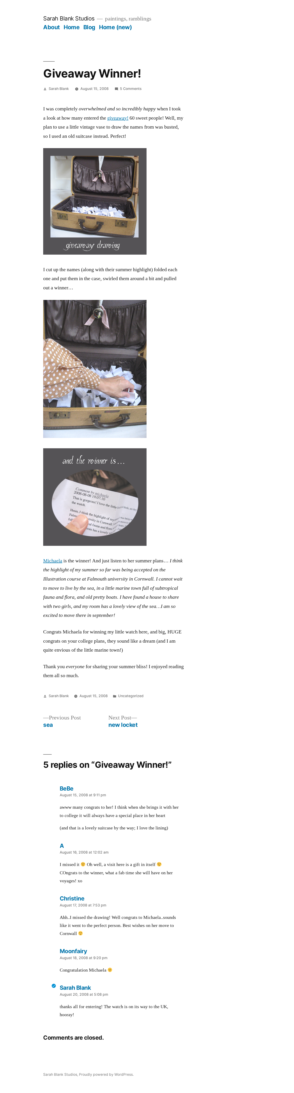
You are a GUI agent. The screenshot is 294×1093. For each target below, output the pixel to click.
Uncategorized (131, 696)
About (51, 27)
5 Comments (130, 88)
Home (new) (115, 27)
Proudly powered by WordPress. (106, 1074)
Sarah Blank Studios (69, 18)
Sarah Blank (59, 88)
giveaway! (117, 118)
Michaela (52, 561)
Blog (89, 27)
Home (71, 27)
